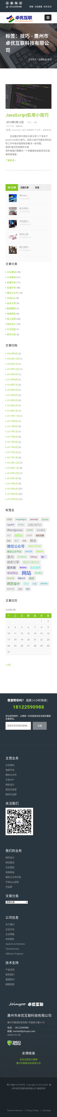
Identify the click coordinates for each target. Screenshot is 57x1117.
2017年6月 (12, 436)
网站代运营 (11, 789)
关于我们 (10, 924)
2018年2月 (12, 405)
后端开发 (11, 287)
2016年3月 (12, 499)
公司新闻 (11, 277)
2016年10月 (13, 473)
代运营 (9, 886)
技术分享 (11, 303)
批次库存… (24, 208)
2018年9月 (12, 374)
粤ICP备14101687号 (16, 1084)
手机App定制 (12, 881)
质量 (34, 583)
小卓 (35, 122)
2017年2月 (12, 452)
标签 (37, 187)
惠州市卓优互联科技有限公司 (29, 1015)
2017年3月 (12, 447)
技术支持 (47, 7)
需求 (28, 589)
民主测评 (35, 567)
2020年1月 (12, 363)
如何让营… (24, 234)
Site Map (46, 1110)
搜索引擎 (13, 562)
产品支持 (10, 969)
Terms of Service (15, 1110)
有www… (23, 195)
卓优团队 (10, 938)
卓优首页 (32, 59)
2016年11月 (13, 467)
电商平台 (10, 769)
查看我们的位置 (14, 1035)
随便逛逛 (10, 984)
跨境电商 (44, 584)
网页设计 (11, 323)
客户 (17, 540)
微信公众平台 (14, 551)
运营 (20, 589)
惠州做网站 (22, 557)
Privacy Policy (32, 1110)
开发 (24, 541)
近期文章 (24, 187)
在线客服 (38, 7)
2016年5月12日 (15, 122)
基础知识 (10, 979)
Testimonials (12, 948)
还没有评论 (47, 130)
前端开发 (19, 126)
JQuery (45, 519)
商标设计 (10, 784)
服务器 (11, 567)
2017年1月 (12, 457)
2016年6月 (12, 483)
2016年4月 (12, 493)
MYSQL (21, 525)
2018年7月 (12, 384)
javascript (16, 130)
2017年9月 (12, 421)
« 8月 (8, 664)
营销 (26, 583)
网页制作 (30, 130)
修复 (9, 535)
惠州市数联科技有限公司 (28, 1063)
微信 (33, 541)
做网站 (19, 535)
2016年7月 (12, 478)
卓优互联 (40, 535)
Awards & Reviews (15, 943)
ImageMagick (21, 519)
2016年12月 (13, 462)
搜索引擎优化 (31, 562)
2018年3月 (12, 400)
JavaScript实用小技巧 (27, 115)
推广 (43, 556)
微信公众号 (12, 292)
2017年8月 (12, 426)
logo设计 (10, 525)
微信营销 (28, 551)
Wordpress (15, 530)
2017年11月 (13, 415)
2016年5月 (12, 488)
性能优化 (39, 551)
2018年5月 (12, 389)
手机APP (10, 779)
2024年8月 (12, 353)
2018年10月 (13, 369)
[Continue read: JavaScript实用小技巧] (28, 107)
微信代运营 (11, 794)
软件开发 (11, 334)
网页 (31, 578)
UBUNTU (34, 525)
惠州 (10, 557)
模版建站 (23, 567)
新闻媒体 (11, 308)
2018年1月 (12, 410)
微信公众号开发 (34, 546)
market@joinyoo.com (24, 1031)
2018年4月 (12, 395)
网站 (26, 573)
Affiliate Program (14, 953)
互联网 (30, 530)
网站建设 (38, 573)
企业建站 (11, 271)
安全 (9, 541)
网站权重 (10, 578)
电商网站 (11, 313)
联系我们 (10, 974)
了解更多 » (11, 160)
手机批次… (24, 221)
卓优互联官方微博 (28, 1059)
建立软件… (24, 247)
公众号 (29, 535)
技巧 (24, 130)
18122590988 (15, 7)
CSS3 (9, 519)
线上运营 (11, 318)
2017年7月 (12, 431)
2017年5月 (12, 441)
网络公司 (21, 578)
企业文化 (10, 929)
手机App (11, 297)
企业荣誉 (10, 934)
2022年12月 (13, 358)
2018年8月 (12, 379)
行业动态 (11, 329)
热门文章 (12, 187)
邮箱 (31, 7)
